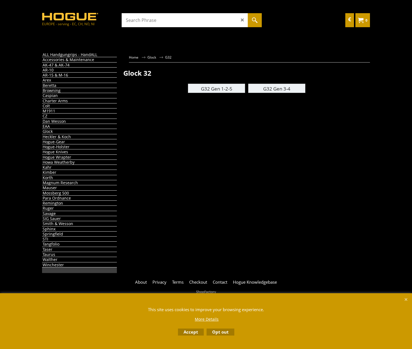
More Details (207, 319)
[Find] (255, 20)
